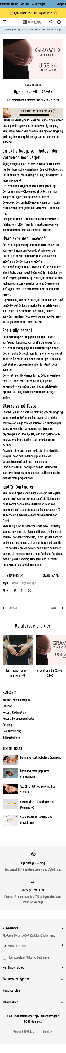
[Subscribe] (59, 945)
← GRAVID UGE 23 (13, 576)
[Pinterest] (22, 590)
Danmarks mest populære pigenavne (40, 757)
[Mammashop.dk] (33, 22)
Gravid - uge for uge (33, 85)
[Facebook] (15, 590)
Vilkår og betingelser (38, 958)
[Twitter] (29, 590)
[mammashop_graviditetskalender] (33, 113)
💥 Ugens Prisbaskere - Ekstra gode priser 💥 (33, 13)
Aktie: (6, 590)
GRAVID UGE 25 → (53, 576)
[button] (59, 22)
